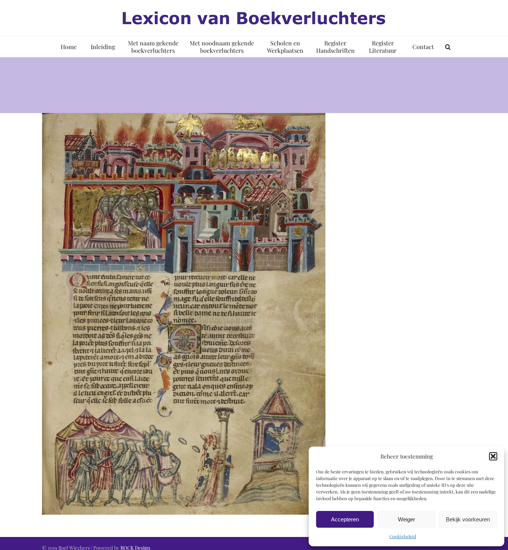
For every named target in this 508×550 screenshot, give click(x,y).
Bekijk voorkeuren (468, 519)
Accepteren (345, 519)
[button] (493, 456)
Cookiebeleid (402, 536)
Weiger (406, 519)
